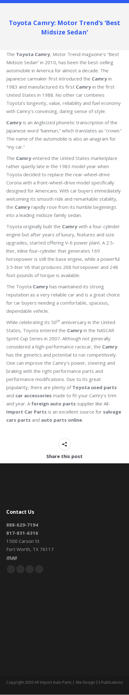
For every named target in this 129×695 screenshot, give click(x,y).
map (11, 557)
